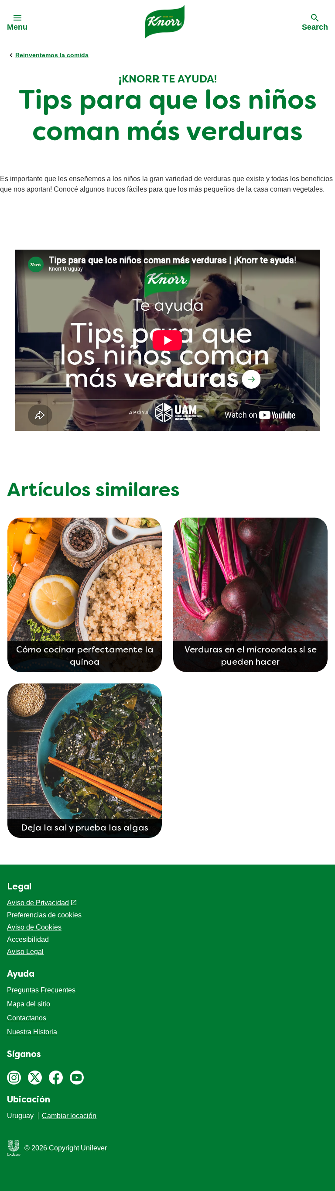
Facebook (56, 1078)
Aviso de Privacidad (38, 902)
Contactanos (26, 1018)
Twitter (35, 1078)
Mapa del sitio (28, 1004)
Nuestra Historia (32, 1032)
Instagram (14, 1078)
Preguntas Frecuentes (41, 990)
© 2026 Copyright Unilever (65, 1148)
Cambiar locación (69, 1115)
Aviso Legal (25, 951)
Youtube (77, 1078)
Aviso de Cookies (34, 927)
